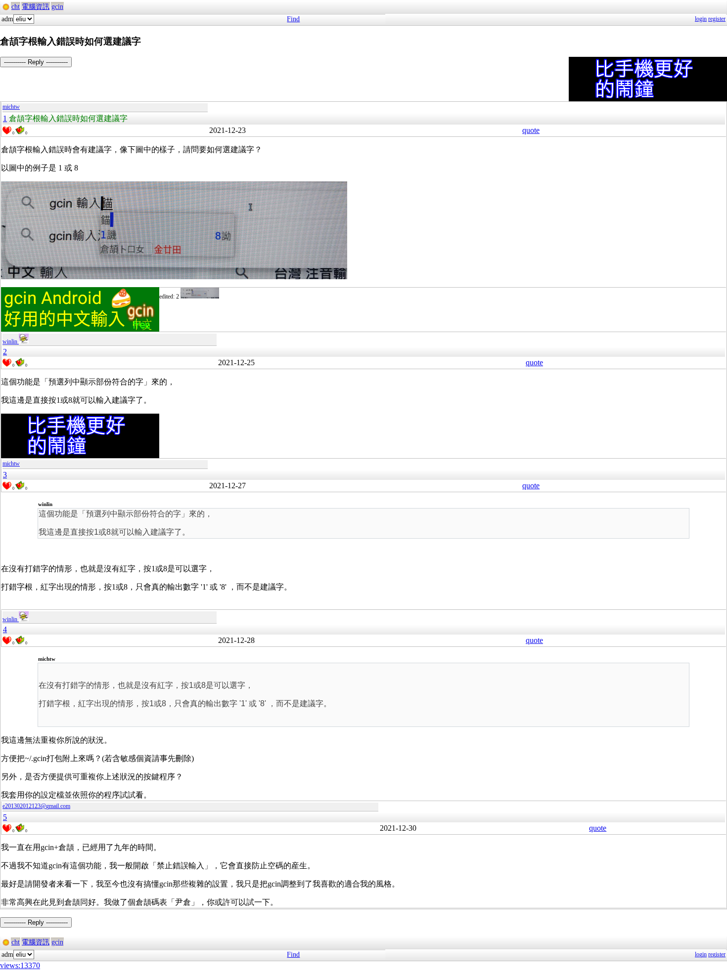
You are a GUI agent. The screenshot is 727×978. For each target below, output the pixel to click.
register (717, 18)
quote (531, 130)
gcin (57, 6)
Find (293, 19)
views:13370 (20, 965)
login (701, 18)
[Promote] (6, 130)
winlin (10, 341)
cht (15, 6)
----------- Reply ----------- (36, 62)
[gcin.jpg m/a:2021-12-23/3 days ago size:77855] (200, 296)
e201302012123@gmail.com (36, 806)
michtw (11, 106)
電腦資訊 (35, 6)
